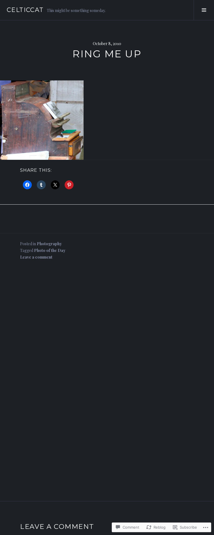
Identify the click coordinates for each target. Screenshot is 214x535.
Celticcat (25, 10)
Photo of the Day (49, 250)
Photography (49, 243)
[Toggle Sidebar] (204, 10)
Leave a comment (36, 257)
